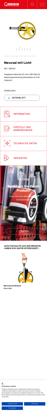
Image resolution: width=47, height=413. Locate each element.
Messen (7, 56)
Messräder (15, 56)
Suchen (25, 231)
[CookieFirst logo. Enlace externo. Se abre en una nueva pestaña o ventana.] (2, 384)
